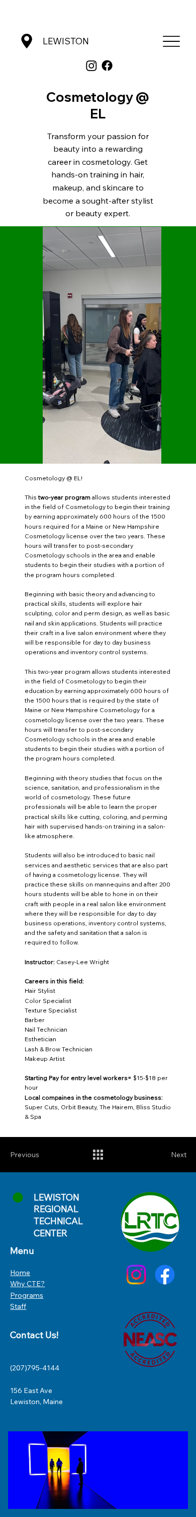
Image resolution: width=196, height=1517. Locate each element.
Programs (26, 1295)
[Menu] (171, 41)
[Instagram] (91, 65)
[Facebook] (107, 65)
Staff (18, 1306)
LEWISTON (66, 41)
